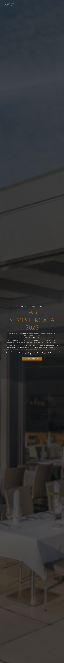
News (43, 4)
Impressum (56, 4)
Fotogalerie (49, 4)
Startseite (37, 4)
